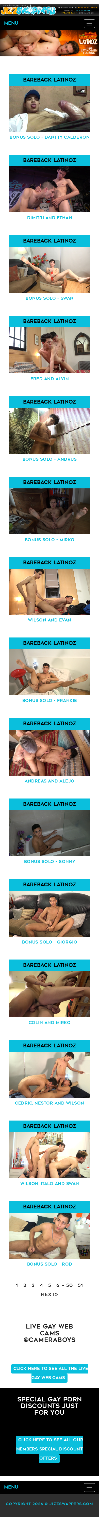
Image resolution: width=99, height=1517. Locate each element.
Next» (49, 1295)
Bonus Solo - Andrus (49, 460)
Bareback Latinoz (49, 80)
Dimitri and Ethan (49, 218)
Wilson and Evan (49, 620)
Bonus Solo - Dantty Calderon (50, 138)
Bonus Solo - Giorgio (49, 942)
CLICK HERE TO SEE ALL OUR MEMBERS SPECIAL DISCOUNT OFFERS (49, 1449)
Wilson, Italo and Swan (49, 1184)
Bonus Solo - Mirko (49, 540)
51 (80, 1286)
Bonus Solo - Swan (50, 299)
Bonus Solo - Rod (49, 1265)
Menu (11, 23)
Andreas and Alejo (50, 781)
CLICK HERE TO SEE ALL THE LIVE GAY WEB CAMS (50, 1373)
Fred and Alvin (49, 379)
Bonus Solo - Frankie (49, 701)
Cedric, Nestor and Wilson (49, 1103)
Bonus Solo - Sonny (49, 862)
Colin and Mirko (49, 1023)
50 (69, 1286)
